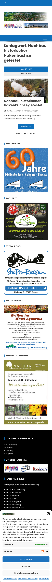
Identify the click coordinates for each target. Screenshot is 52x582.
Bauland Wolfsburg (12, 504)
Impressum (44, 578)
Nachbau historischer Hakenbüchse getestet (23, 103)
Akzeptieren (26, 559)
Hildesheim (9, 447)
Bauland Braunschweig (14, 489)
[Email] (34, 133)
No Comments (26, 74)
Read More (26, 126)
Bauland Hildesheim (13, 492)
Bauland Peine (10, 498)
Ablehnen (26, 566)
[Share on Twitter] (28, 133)
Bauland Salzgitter (12, 501)
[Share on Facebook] (24, 133)
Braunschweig (10, 444)
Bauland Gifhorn (11, 495)
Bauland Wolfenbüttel (14, 507)
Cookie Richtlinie (10, 578)
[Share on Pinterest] (31, 133)
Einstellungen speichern (26, 573)
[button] (48, 513)
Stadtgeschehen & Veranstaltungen (22, 111)
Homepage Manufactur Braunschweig (21, 484)
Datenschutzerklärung (28, 578)
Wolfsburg (8, 450)
